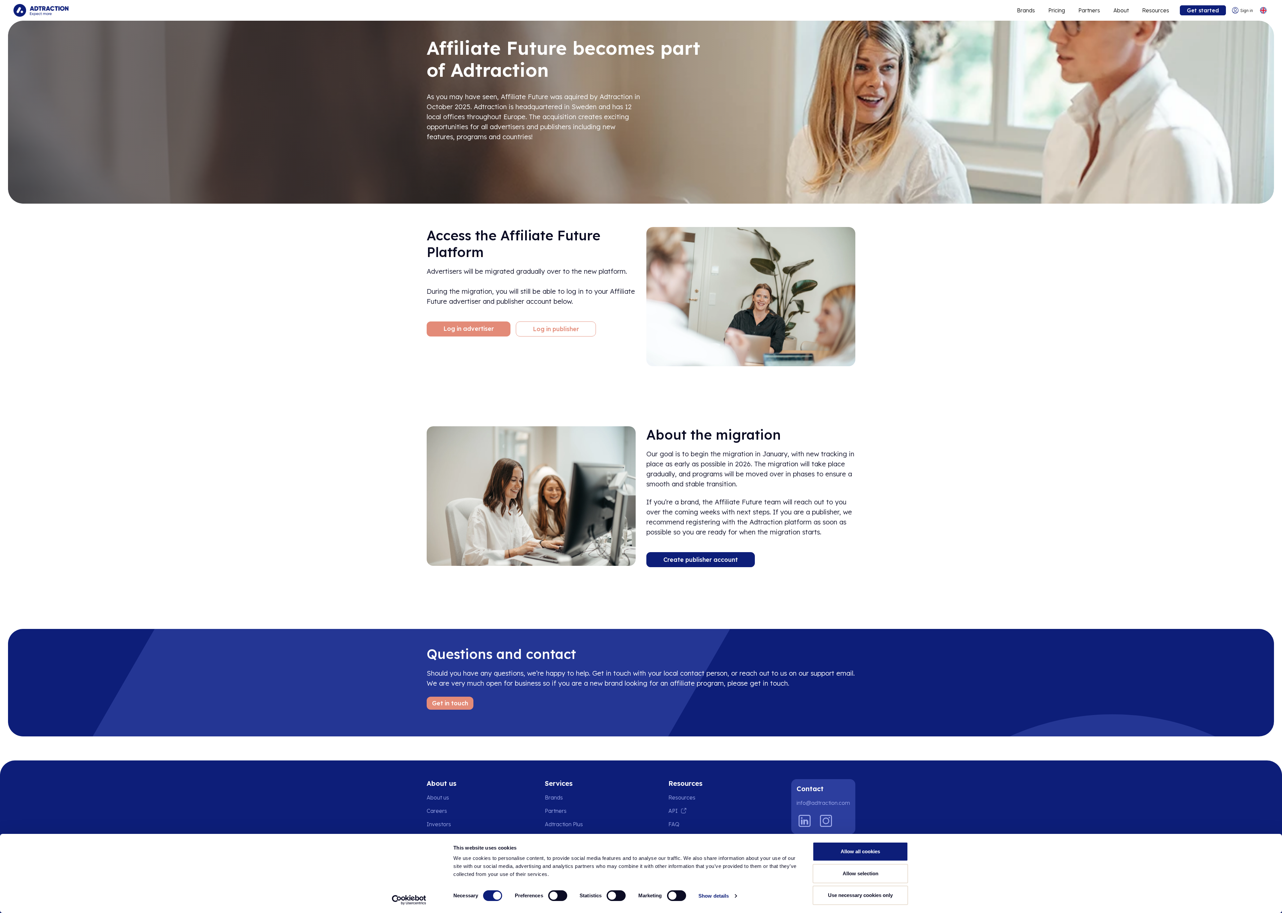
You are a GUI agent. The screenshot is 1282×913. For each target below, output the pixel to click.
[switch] (557, 895)
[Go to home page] (40, 10)
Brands (1026, 10)
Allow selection (860, 873)
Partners (1089, 10)
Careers (437, 811)
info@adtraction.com (823, 803)
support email (832, 673)
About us (438, 797)
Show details (713, 896)
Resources (1155, 10)
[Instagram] (826, 821)
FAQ (673, 824)
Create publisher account (700, 559)
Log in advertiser (468, 328)
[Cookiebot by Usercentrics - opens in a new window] (409, 900)
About (1121, 10)
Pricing (1056, 10)
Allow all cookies (860, 851)
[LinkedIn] (805, 821)
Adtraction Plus (564, 824)
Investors (439, 824)
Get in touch (450, 703)
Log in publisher (556, 329)
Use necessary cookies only (860, 895)
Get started (1203, 10)
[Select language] (1263, 10)
